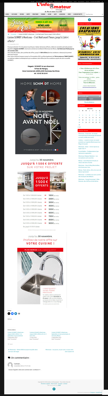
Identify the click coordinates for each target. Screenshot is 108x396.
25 (82, 122)
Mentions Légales (45, 383)
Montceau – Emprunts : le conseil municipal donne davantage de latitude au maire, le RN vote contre (89, 135)
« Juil (79, 127)
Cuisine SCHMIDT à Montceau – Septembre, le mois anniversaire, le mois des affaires (61, 334)
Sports (87, 1)
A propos (60, 383)
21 (92, 120)
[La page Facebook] (89, 19)
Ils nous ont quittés (95, 1)
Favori (11, 344)
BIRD (59, 385)
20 (89, 120)
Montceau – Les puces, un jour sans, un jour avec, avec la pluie (60, 350)
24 (79, 122)
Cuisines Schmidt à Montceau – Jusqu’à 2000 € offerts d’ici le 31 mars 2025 (38, 334)
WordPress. (99, 392)
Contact (65, 383)
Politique (45, 1)
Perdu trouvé (57, 1)
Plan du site (54, 383)
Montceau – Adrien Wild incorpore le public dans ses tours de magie (23, 350)
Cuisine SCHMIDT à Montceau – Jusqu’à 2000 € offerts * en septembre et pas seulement (16, 334)
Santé (75, 1)
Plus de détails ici (89, 102)
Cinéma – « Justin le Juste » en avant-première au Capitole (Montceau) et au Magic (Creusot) (89, 142)
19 (86, 120)
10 (79, 117)
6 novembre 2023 (14, 44)
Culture (70, 1)
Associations (81, 1)
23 (99, 120)
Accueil (32, 1)
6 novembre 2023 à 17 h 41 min (22, 366)
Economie (64, 1)
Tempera (92, 392)
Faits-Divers (39, 1)
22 (96, 120)
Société (51, 1)
